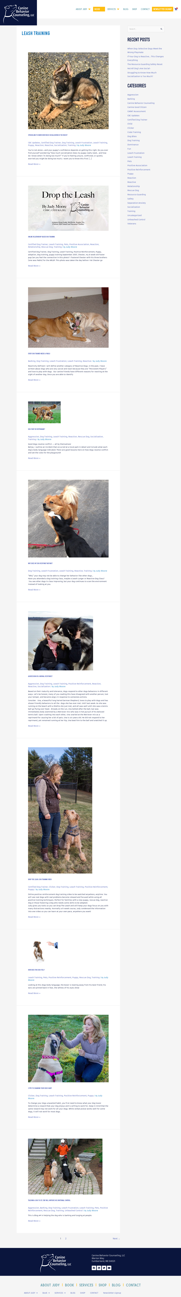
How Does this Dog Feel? (36, 970)
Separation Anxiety (136, 203)
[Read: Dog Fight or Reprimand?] (44, 412)
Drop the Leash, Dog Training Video (40, 880)
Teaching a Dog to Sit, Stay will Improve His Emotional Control (49, 1200)
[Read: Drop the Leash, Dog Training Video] (60, 810)
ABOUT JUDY (81, 9)
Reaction (39, 145)
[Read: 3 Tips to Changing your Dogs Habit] (68, 1048)
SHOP (134, 9)
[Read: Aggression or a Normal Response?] (60, 641)
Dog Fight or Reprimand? (36, 429)
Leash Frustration (83, 142)
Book (97, 9)
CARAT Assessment (136, 111)
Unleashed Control (74, 1210)
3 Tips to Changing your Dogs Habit (40, 1088)
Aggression (33, 436)
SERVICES (111, 9)
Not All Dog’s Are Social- (139, 68)
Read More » (34, 164)
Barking (31, 361)
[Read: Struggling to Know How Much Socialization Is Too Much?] (68, 90)
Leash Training (100, 142)
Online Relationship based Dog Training (41, 237)
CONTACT (145, 9)
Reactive (49, 145)
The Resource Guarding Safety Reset (144, 64)
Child (129, 124)
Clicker (52, 887)
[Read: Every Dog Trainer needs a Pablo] (68, 317)
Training (72, 145)
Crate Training (134, 132)
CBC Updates (34, 142)
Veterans (131, 223)
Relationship (34, 247)
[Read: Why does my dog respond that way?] (68, 518)
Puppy (31, 145)
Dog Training (68, 142)
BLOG (125, 9)
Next (116, 1238)
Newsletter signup (162, 9)
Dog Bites (132, 136)
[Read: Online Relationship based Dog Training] (68, 208)
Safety (130, 199)
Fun (129, 149)
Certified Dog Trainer (51, 142)
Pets (66, 244)
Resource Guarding (136, 194)
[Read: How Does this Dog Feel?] (43, 951)
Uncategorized (134, 215)
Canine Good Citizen (137, 107)
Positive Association (79, 244)
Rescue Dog (47, 247)
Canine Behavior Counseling (141, 103)
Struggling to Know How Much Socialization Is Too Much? (47, 135)
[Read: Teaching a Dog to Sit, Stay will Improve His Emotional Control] (65, 1166)
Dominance (133, 144)
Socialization (60, 145)
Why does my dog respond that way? (40, 564)
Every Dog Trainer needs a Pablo (39, 354)
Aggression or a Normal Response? (40, 676)
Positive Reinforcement (79, 684)
